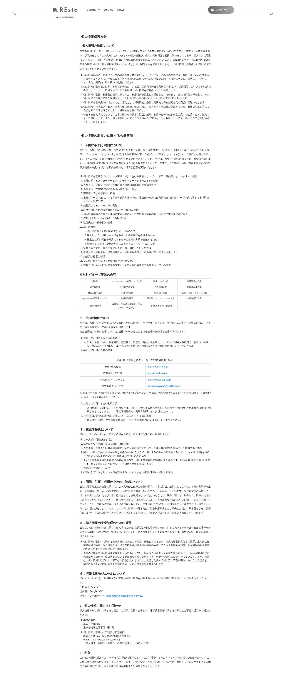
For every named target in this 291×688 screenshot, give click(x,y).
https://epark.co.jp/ (157, 373)
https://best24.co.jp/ (157, 366)
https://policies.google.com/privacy (124, 595)
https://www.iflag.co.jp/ (159, 379)
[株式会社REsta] (65, 9)
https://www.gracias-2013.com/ (163, 386)
